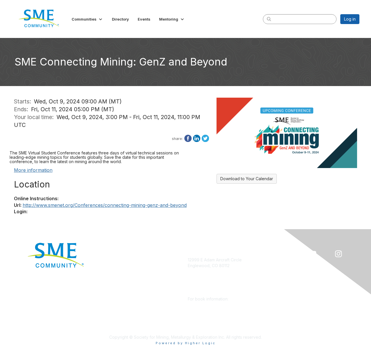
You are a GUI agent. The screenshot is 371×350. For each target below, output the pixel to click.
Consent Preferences (125, 320)
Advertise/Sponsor (122, 277)
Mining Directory (120, 294)
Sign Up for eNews (122, 268)
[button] (87, 19)
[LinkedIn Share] (196, 138)
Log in (350, 19)
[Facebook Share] (188, 138)
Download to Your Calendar (246, 178)
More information (33, 170)
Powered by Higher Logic (186, 343)
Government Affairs (122, 285)
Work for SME (117, 302)
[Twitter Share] (205, 138)
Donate (111, 259)
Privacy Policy (117, 311)
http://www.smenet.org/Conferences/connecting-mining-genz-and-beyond (105, 205)
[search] (269, 18)
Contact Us (114, 328)
